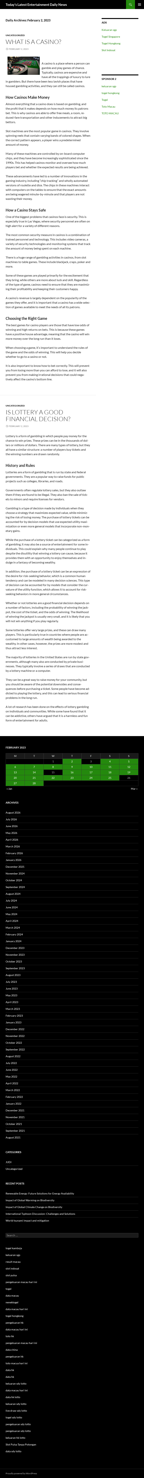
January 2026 (13, 859)
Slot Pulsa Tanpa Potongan (21, 1444)
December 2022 (15, 1029)
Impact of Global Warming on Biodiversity (30, 1200)
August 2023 (13, 975)
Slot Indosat (108, 50)
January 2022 (13, 1103)
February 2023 (14, 1015)
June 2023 (12, 988)
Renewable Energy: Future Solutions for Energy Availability (40, 1193)
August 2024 (13, 893)
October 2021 (14, 1123)
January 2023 (13, 1022)
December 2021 (15, 1110)
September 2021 (15, 1130)
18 (109, 772)
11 (109, 766)
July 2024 (11, 900)
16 (72, 772)
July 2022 (11, 1063)
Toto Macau (108, 106)
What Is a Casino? (33, 42)
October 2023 (14, 961)
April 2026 (12, 839)
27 (15, 783)
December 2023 (15, 947)
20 (15, 777)
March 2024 (13, 927)
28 (34, 783)
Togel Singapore (111, 36)
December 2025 (15, 866)
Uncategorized (15, 35)
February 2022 (14, 1096)
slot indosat (12, 1268)
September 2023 (15, 968)
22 (53, 777)
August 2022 (13, 1056)
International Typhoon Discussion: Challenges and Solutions (40, 1213)
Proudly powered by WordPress (21, 1473)
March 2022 (13, 1090)
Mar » (134, 788)
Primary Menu (139, 4)
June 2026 (12, 826)
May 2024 (11, 914)
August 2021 (13, 1137)
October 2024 (14, 880)
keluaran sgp (109, 86)
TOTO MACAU (110, 113)
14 (34, 772)
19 (128, 772)
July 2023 (11, 981)
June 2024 (12, 907)
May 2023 (11, 995)
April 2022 (12, 1083)
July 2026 (11, 819)
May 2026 (11, 832)
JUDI (8, 1162)
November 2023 (15, 954)
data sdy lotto (13, 1451)
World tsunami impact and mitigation (27, 1220)
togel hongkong (110, 93)
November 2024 (15, 873)
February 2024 (14, 934)
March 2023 (13, 1008)
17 (90, 772)
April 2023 (12, 1002)
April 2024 (12, 920)
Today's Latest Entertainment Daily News (36, 4)
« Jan (9, 788)
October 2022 (14, 1042)
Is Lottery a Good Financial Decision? (38, 415)
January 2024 (13, 941)
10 (90, 766)
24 (90, 777)
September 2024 (15, 887)
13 (15, 772)
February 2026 (14, 853)
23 (72, 777)
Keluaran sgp (109, 29)
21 (34, 777)
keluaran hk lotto (15, 1437)
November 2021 (15, 1117)
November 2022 (15, 1035)
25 (109, 777)
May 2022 (11, 1076)
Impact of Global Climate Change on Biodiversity (34, 1207)
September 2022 (15, 1049)
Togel (105, 99)
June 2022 (12, 1069)
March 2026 (13, 846)
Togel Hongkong (111, 43)
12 (128, 766)
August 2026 (13, 812)
